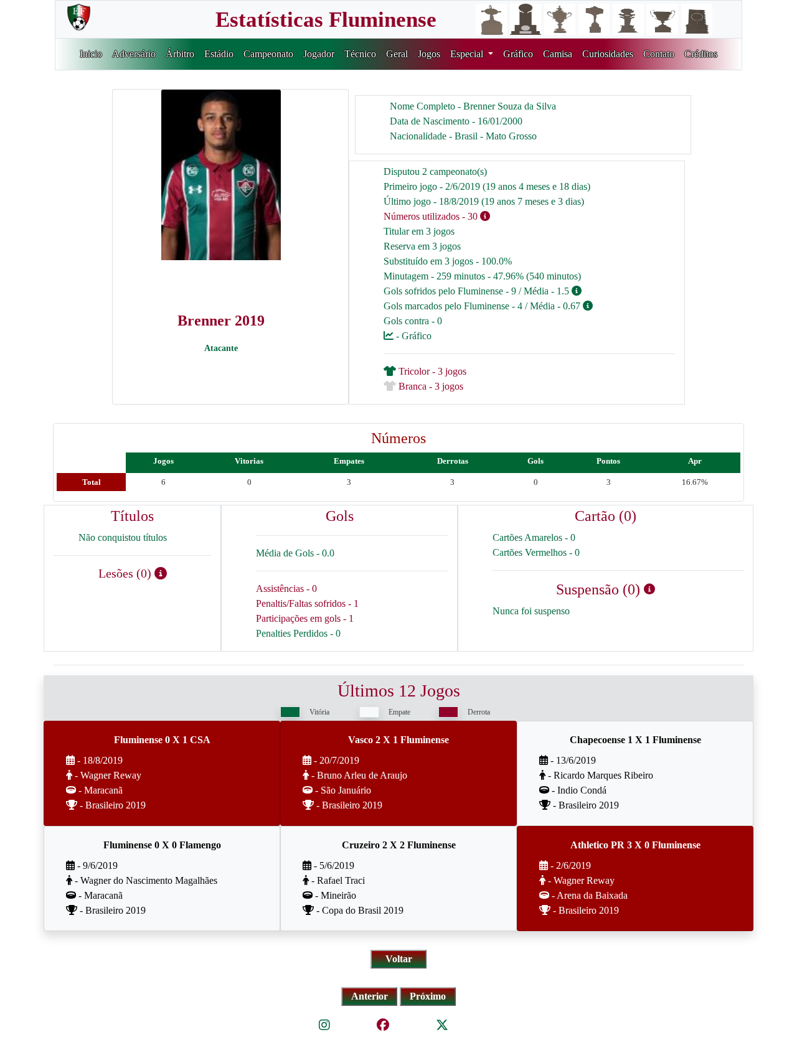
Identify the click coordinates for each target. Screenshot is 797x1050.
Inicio (91, 54)
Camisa (557, 54)
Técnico (360, 54)
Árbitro (180, 54)
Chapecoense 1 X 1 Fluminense (635, 739)
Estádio (218, 54)
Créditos (700, 54)
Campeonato (268, 54)
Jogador (318, 54)
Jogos (429, 54)
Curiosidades (607, 54)
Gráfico (518, 54)
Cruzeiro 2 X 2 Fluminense (399, 845)
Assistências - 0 (286, 588)
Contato (658, 54)
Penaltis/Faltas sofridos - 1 (307, 603)
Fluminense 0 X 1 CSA (162, 739)
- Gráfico (413, 335)
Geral (397, 54)
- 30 (470, 216)
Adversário (134, 54)
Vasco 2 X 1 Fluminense (398, 739)
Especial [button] (468, 54)
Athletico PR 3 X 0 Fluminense (635, 845)
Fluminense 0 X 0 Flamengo (162, 845)
